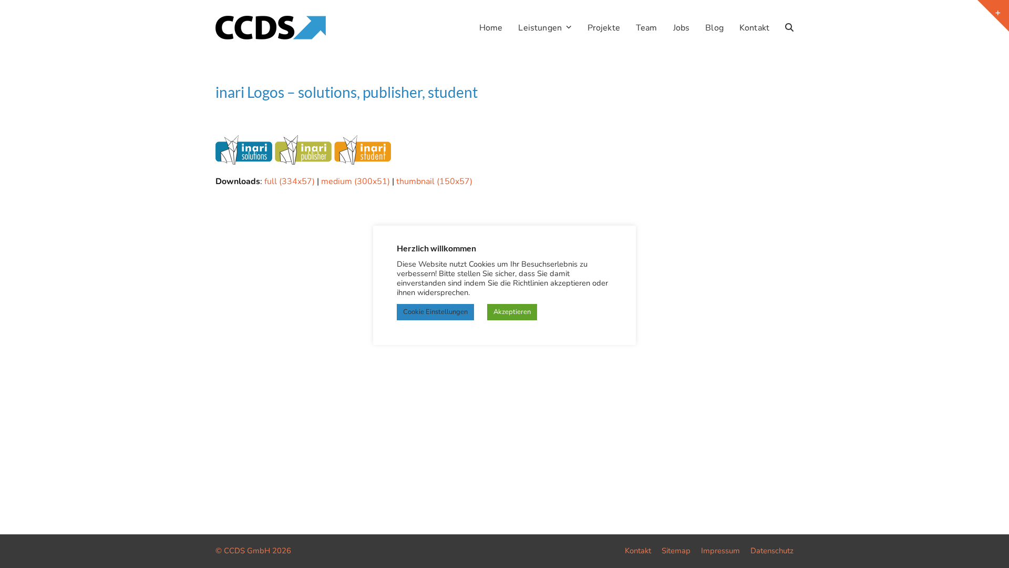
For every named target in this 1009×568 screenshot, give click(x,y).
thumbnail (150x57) (434, 181)
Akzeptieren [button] (512, 312)
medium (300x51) (355, 181)
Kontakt (638, 550)
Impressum (720, 550)
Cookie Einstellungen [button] (435, 312)
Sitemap (676, 550)
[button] (789, 28)
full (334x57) (289, 181)
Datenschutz (772, 550)
